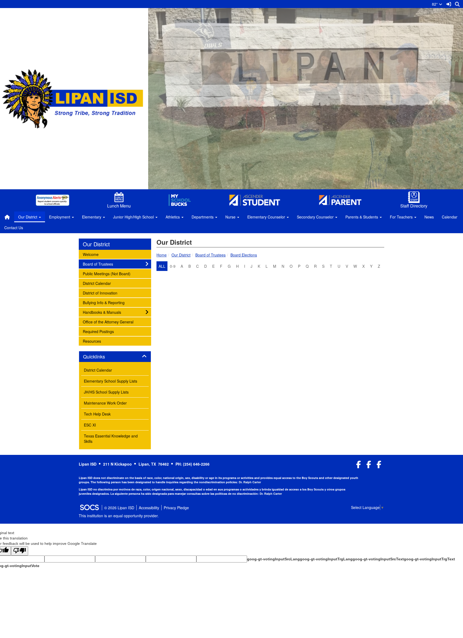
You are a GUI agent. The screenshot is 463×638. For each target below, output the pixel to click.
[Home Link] (7, 217)
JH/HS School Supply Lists (106, 392)
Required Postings (98, 331)
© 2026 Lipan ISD (119, 507)
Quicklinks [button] (100, 356)
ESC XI (90, 425)
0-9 (173, 266)
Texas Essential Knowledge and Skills (111, 438)
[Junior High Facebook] (369, 465)
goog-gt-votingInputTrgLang (326, 559)
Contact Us (13, 227)
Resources (92, 341)
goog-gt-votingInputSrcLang (273, 559)
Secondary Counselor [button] (316, 217)
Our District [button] (28, 217)
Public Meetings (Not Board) (106, 273)
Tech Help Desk (97, 414)
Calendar (449, 217)
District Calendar (97, 283)
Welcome (91, 254)
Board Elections (243, 255)
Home (161, 255)
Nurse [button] (231, 217)
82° (435, 4)
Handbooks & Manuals (102, 312)
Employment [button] (60, 217)
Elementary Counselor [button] (266, 217)
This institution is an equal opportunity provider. (119, 515)
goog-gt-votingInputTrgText (429, 559)
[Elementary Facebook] (379, 465)
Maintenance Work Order (105, 403)
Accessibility (149, 507)
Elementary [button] (92, 217)
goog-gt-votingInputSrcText (378, 559)
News (429, 217)
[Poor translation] (19, 551)
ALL (162, 266)
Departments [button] (203, 217)
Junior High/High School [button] (134, 217)
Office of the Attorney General (108, 321)
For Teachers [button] (402, 217)
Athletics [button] (173, 217)
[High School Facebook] (358, 465)
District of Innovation (100, 293)
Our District (181, 255)
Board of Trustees (210, 255)
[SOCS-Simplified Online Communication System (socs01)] (89, 507)
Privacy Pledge (176, 507)
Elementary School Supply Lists (110, 381)
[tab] (115, 356)
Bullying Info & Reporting (104, 302)
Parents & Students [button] (362, 217)
